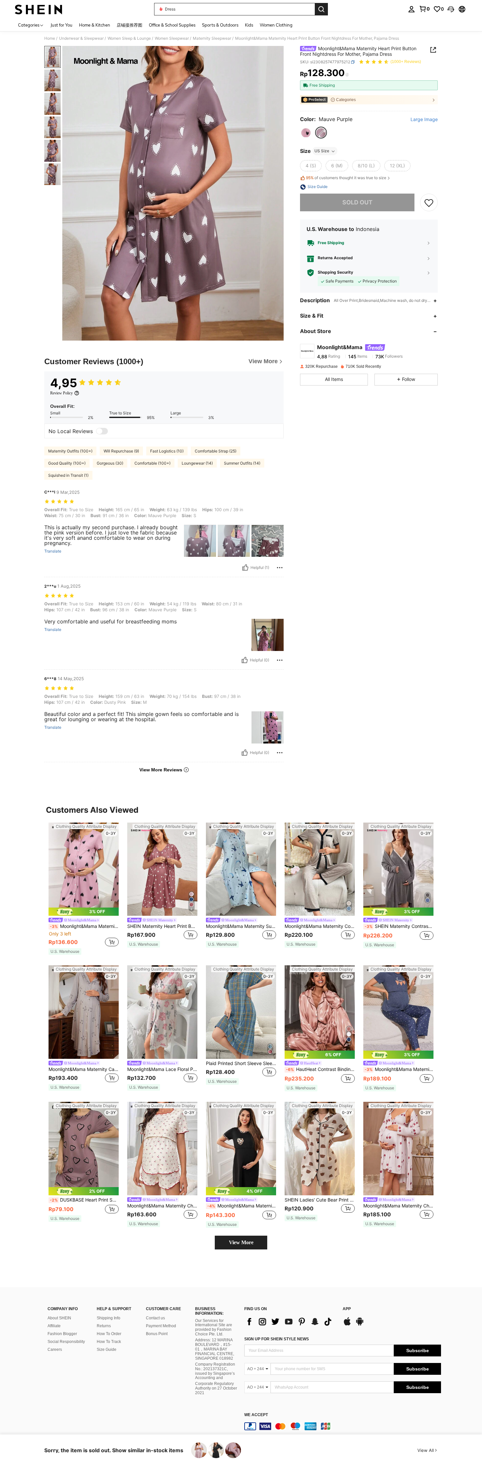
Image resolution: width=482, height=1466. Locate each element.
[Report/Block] (280, 568)
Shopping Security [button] (335, 272)
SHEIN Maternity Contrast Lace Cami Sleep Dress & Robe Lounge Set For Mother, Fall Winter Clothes (399, 926)
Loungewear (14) (197, 463)
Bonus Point (157, 1333)
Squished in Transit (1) (68, 475)
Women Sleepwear (172, 38)
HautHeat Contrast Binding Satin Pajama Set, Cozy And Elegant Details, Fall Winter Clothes (320, 1069)
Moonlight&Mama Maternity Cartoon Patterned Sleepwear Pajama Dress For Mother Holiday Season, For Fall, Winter (84, 1069)
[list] (290, 1322)
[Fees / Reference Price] (347, 74)
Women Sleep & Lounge (129, 38)
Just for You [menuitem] (61, 25)
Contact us (155, 1318)
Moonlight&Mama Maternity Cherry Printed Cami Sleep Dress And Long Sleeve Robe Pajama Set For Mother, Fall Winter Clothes (398, 1205)
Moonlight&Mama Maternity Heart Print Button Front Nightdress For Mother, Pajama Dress (84, 926)
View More (241, 1242)
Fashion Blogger (62, 1333)
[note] (84, 912)
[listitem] (83, 889)
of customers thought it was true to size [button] (346, 178)
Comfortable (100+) (152, 463)
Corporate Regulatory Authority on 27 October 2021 (216, 1388)
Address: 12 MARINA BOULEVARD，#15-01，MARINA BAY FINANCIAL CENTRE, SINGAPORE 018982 (214, 1349)
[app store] (347, 1324)
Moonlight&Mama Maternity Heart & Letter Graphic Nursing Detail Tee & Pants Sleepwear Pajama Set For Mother (399, 1069)
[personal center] (411, 9)
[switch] (102, 431)
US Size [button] (321, 151)
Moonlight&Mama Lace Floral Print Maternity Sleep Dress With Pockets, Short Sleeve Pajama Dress (162, 1069)
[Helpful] (245, 568)
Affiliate (54, 1326)
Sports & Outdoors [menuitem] (220, 25)
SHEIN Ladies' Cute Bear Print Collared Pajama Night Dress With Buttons (320, 1200)
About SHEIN (59, 1318)
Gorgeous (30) (110, 463)
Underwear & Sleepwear (81, 38)
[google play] (359, 1324)
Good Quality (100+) (67, 463)
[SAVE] (429, 203)
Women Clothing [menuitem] (276, 25)
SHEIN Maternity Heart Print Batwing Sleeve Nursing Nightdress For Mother (162, 926)
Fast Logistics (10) (167, 451)
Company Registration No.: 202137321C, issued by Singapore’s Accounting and (215, 1371)
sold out (357, 202)
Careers (55, 1349)
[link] (424, 9)
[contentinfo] (342, 1426)
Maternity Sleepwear (212, 38)
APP (347, 1309)
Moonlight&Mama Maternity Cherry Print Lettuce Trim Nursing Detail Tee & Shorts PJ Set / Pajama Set (162, 1205)
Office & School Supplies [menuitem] (172, 25)
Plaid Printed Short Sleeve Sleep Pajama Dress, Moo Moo (241, 1063)
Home (49, 38)
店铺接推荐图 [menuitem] (129, 25)
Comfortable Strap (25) (215, 451)
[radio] (306, 133)
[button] (451, 9)
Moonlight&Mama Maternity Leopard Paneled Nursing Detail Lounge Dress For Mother (241, 1205)
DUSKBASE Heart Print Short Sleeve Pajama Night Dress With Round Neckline (84, 1200)
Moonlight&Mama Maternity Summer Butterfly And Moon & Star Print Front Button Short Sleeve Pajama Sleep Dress (241, 926)
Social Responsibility (66, 1341)
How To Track (109, 1341)
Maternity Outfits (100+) (70, 451)
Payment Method (161, 1326)
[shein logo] (38, 9)
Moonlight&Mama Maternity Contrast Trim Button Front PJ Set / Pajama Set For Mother (320, 926)
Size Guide (106, 1349)
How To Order (109, 1333)
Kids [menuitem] (249, 25)
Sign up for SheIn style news (276, 1339)
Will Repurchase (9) (121, 451)
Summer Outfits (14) (242, 463)
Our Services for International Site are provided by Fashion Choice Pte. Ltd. (213, 1327)
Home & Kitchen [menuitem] (94, 25)
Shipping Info (108, 1318)
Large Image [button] (424, 119)
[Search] (321, 9)
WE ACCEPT (256, 1415)
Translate (52, 551)
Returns (104, 1326)
